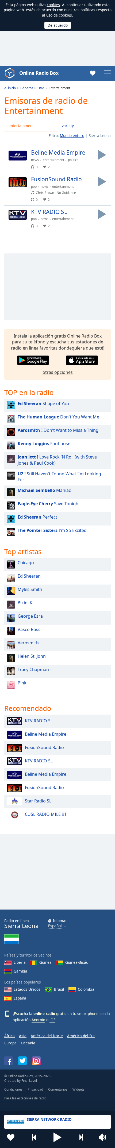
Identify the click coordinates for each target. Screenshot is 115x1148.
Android (38, 1019)
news (35, 160)
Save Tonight (49, 504)
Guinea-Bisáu (76, 962)
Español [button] (55, 926)
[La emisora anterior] (34, 1137)
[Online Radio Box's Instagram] (36, 1060)
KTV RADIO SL (39, 721)
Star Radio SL (38, 801)
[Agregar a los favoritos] (10, 1137)
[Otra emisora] (81, 1137)
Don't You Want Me (58, 417)
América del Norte (47, 1035)
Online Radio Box (38, 73)
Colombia (86, 989)
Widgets (78, 1089)
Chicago (26, 563)
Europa (10, 1042)
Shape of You (43, 403)
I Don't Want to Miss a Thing (58, 430)
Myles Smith (30, 589)
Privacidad (35, 1089)
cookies (53, 4)
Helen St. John (32, 656)
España (20, 998)
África (9, 1035)
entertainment (21, 125)
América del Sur (81, 1035)
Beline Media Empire (45, 734)
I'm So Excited (52, 530)
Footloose (44, 443)
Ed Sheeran (29, 576)
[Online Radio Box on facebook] (8, 1060)
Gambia (20, 971)
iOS (52, 1019)
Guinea (45, 962)
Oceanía (28, 1042)
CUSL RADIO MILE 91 (46, 814)
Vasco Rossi (29, 629)
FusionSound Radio (44, 747)
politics (73, 160)
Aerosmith (28, 643)
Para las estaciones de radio (25, 1098)
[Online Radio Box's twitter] (22, 1060)
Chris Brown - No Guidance (56, 192)
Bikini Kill (27, 603)
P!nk (22, 683)
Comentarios (57, 1089)
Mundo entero (72, 135)
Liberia (20, 962)
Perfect (37, 517)
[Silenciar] (104, 1137)
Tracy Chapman (33, 669)
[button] (57, 1137)
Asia (22, 1035)
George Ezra (30, 616)
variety (68, 125)
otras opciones (58, 372)
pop (34, 186)
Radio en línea (21, 924)
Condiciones (13, 1089)
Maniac (44, 490)
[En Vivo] (102, 154)
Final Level (29, 1080)
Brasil (59, 989)
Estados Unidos (27, 989)
